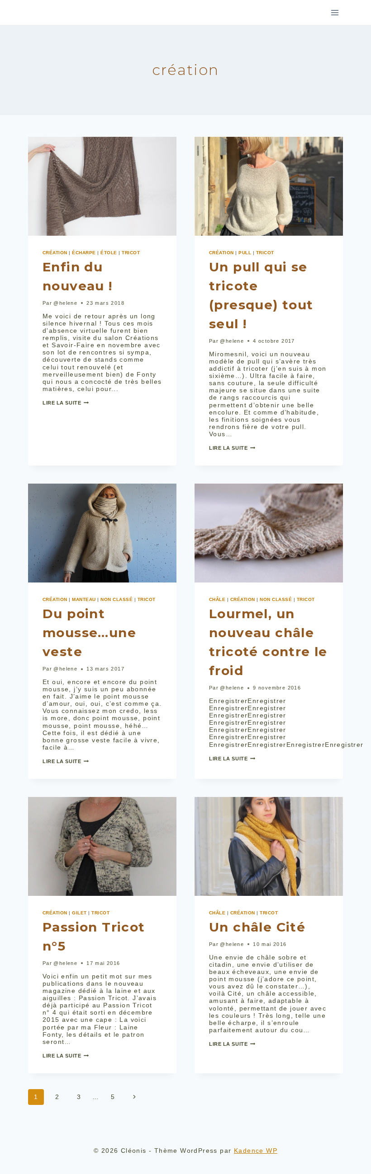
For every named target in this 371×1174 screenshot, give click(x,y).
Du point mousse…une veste (89, 632)
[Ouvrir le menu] (334, 12)
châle (217, 599)
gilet (79, 912)
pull (244, 252)
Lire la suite (66, 402)
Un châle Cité (257, 927)
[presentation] (102, 186)
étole (108, 252)
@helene (65, 303)
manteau (83, 599)
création (55, 252)
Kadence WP (255, 1150)
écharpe (83, 252)
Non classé (116, 599)
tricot (131, 252)
